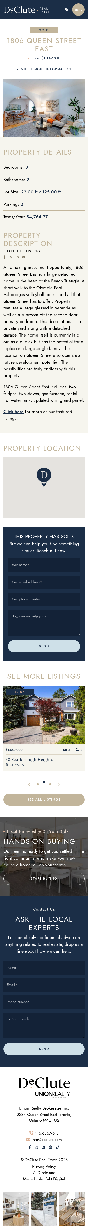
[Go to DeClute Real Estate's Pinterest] (50, 1147)
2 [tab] (44, 782)
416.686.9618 (47, 1133)
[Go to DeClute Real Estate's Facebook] (30, 1147)
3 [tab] (50, 784)
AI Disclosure (44, 1172)
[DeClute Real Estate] (29, 10)
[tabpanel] (44, 728)
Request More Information (44, 69)
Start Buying (44, 878)
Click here (13, 411)
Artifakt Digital (52, 1179)
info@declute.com (47, 1139)
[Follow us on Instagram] (16, 1209)
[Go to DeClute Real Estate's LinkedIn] (43, 1147)
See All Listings (44, 799)
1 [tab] (38, 784)
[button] (78, 9)
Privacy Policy (44, 1166)
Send (44, 646)
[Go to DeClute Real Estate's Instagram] (36, 1147)
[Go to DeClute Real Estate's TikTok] (57, 1147)
